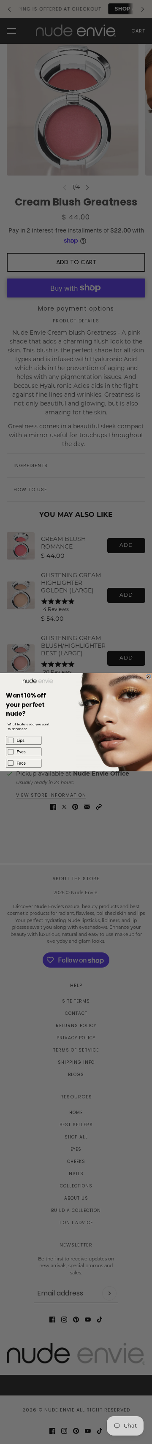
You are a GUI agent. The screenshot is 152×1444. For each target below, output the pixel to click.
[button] (38, 740)
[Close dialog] (148, 676)
